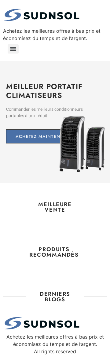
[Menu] (13, 49)
